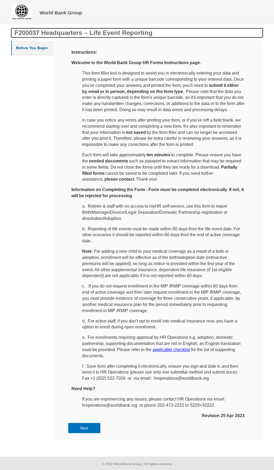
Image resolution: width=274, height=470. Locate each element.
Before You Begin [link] (32, 48)
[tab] (32, 48)
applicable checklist (171, 349)
